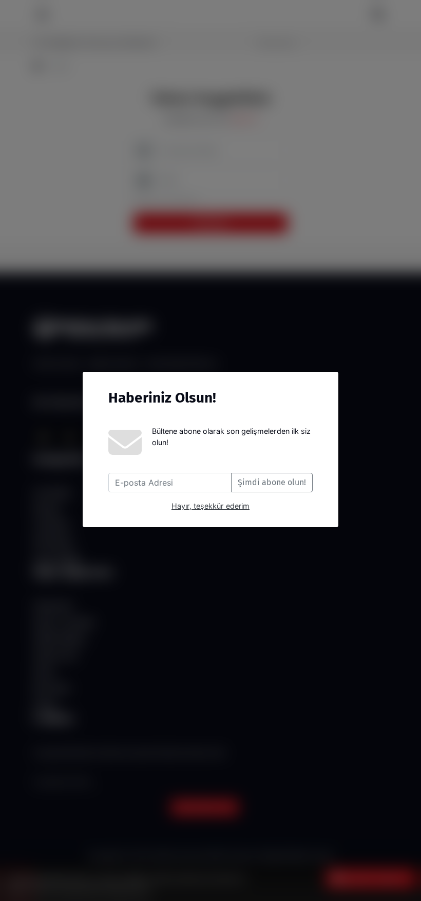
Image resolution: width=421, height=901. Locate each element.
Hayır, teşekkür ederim (210, 506)
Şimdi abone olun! (272, 482)
